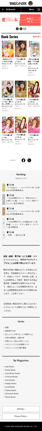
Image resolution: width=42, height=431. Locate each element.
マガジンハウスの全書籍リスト (17, 344)
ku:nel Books (10, 387)
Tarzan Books (10, 397)
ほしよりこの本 (19, 334)
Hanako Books (10, 383)
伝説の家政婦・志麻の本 (14, 338)
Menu (31, 9)
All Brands (10, 9)
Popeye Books (10, 390)
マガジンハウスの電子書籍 (15, 348)
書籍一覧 (29, 21)
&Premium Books (12, 394)
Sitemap (20, 409)
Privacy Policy (20, 416)
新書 (7, 327)
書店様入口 (30, 18)
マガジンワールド (21, 3)
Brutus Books (10, 370)
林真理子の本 (10, 331)
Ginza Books (10, 380)
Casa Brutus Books (12, 373)
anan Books (9, 367)
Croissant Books (11, 377)
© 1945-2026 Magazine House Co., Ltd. (21, 426)
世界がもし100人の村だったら (17, 341)
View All (36, 37)
